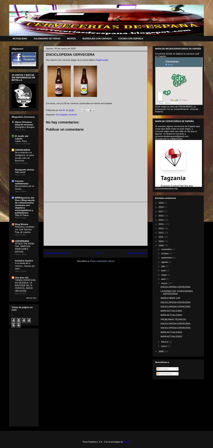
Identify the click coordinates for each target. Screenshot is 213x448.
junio (164, 270)
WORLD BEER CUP (170, 298)
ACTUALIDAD (20, 38)
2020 (161, 203)
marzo (164, 283)
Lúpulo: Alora (21, 141)
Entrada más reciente (58, 253)
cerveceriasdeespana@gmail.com (172, 136)
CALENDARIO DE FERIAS (47, 38)
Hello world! (20, 172)
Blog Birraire (21, 224)
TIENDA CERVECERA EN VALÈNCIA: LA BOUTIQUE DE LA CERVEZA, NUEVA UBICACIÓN (25, 285)
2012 (161, 232)
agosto (165, 262)
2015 (161, 220)
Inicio (99, 253)
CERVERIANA (22, 241)
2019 (161, 207)
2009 (161, 245)
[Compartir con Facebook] (90, 110)
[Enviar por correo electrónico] (81, 110)
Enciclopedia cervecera (66, 114)
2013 (161, 228)
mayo (164, 275)
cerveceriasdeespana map (166, 189)
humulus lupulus (24, 260)
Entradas (163, 369)
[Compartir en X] (87, 110)
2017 (161, 211)
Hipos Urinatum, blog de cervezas (24, 123)
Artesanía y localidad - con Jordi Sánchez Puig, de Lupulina (25, 229)
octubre (165, 253)
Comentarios (165, 373)
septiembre (167, 257)
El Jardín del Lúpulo (21, 137)
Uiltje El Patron (22, 215)
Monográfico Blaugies (24, 127)
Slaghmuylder (102, 60)
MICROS (71, 38)
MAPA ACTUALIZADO (171, 311)
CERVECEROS (22, 150)
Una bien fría (22, 277)
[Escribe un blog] (84, 110)
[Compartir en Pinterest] (93, 110)
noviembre (166, 249)
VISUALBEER (185, 106)
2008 (161, 351)
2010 (161, 241)
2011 (161, 237)
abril (163, 279)
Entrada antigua (136, 253)
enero (164, 346)
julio (163, 266)
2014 (161, 224)
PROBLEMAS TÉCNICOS (173, 319)
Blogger (126, 442)
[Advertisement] (95, 223)
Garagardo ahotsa (24, 169)
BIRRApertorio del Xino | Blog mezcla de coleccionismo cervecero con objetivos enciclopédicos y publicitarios (25, 205)
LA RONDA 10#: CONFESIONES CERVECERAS (177, 292)
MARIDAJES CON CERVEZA (97, 38)
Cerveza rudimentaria (21, 182)
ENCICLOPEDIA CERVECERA (175, 287)
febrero (165, 341)
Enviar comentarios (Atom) (102, 261)
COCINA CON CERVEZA (130, 38)
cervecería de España (185, 126)
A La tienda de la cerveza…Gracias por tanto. (25, 266)
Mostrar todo (31, 298)
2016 (161, 215)
